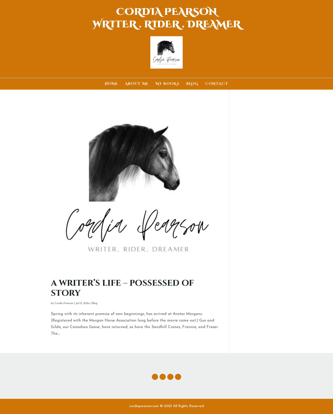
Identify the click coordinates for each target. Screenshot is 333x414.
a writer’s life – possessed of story (122, 288)
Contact (216, 84)
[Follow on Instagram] (170, 377)
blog (192, 84)
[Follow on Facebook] (155, 377)
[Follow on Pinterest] (178, 377)
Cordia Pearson (64, 303)
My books (167, 84)
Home (111, 84)
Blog (94, 303)
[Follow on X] (163, 377)
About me (137, 84)
